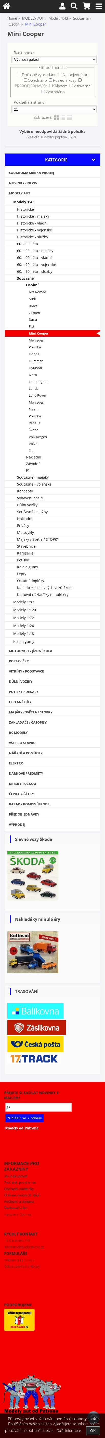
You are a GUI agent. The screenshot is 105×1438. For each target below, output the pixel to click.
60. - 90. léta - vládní (34, 257)
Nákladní (33, 457)
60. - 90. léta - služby (34, 271)
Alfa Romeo (37, 292)
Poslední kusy (64, 80)
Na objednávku (75, 74)
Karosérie (25, 553)
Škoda (33, 430)
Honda (34, 354)
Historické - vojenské (34, 230)
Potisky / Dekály (23, 691)
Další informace (69, 1430)
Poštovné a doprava (19, 1202)
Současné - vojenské (34, 484)
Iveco (33, 375)
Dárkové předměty (26, 773)
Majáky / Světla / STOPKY (38, 539)
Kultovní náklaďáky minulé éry (43, 594)
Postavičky (19, 661)
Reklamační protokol (19, 1260)
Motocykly (25, 532)
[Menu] (99, 6)
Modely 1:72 (23, 617)
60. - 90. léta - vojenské (36, 264)
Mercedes (36, 340)
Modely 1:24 (23, 625)
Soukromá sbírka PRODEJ (31, 172)
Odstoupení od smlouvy (22, 1266)
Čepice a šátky (21, 794)
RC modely (18, 732)
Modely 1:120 (24, 609)
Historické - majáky (33, 216)
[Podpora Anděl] (19, 1329)
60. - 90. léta (27, 243)
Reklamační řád (15, 1208)
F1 (28, 470)
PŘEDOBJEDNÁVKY (24, 814)
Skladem (60, 85)
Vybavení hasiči (30, 498)
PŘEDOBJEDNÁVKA (31, 85)
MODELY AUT (19, 193)
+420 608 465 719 (17, 1240)
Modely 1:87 (23, 601)
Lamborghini (38, 382)
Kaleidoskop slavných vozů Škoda (45, 587)
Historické (25, 209)
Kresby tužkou (22, 783)
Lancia (33, 388)
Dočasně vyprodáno (39, 74)
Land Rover (37, 395)
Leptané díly (20, 702)
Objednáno (37, 80)
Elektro (16, 763)
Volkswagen (38, 437)
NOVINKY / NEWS (23, 183)
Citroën (34, 313)
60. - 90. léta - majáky (35, 250)
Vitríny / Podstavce (26, 671)
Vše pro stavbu (22, 742)
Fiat (31, 326)
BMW (33, 306)
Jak (15, 1176)
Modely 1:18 (23, 633)
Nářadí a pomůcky (26, 753)
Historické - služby (32, 236)
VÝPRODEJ (17, 824)
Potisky (23, 560)
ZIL (31, 451)
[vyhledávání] (74, 7)
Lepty (21, 573)
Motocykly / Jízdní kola (30, 651)
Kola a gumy (27, 566)
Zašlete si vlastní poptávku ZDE (52, 137)
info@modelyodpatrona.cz (24, 1247)
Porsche (35, 347)
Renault (35, 423)
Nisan (33, 409)
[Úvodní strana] (6, 7)
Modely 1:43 (23, 201)
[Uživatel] (62, 7)
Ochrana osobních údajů (22, 1195)
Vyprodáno (55, 91)
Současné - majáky (33, 477)
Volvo (33, 444)
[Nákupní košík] (86, 7)
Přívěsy (23, 525)
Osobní (32, 284)
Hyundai (35, 368)
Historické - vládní (32, 223)
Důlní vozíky (27, 504)
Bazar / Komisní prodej (29, 804)
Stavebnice (26, 546)
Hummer (36, 361)
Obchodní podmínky (19, 1189)
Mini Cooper (39, 333)
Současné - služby (32, 511)
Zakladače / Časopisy (28, 722)
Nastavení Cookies (17, 1214)
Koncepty (25, 491)
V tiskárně (82, 85)
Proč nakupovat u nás (20, 1182)
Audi (32, 299)
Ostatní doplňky (30, 580)
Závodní (33, 463)
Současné (25, 278)
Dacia (33, 319)
